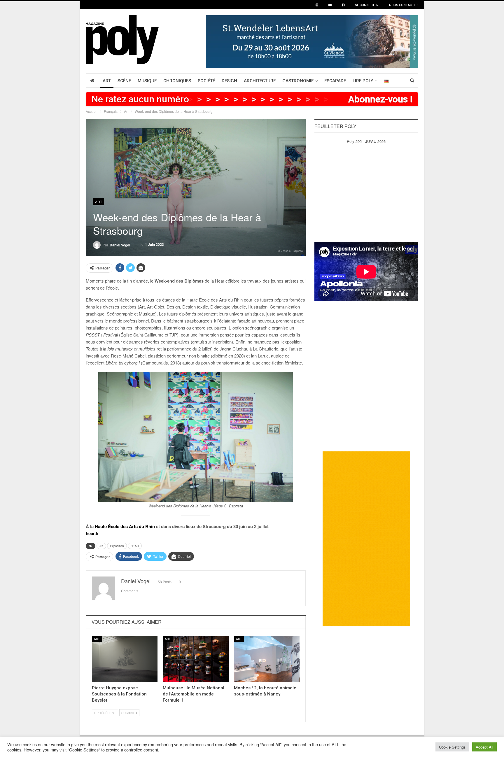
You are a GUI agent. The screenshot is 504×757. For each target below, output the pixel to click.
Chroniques (177, 80)
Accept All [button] (484, 747)
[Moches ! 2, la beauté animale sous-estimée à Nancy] (267, 659)
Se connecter (366, 5)
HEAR (135, 546)
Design (229, 80)
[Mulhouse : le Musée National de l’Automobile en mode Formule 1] (195, 659)
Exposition (117, 546)
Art (107, 80)
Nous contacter (403, 5)
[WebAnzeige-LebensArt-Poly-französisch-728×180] (312, 40)
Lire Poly (363, 80)
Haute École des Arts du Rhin (125, 526)
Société (206, 80)
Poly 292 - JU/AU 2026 (366, 141)
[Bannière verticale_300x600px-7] (366, 538)
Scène (124, 80)
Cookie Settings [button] (452, 747)
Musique (147, 80)
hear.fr (92, 533)
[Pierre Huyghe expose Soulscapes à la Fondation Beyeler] (125, 659)
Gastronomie (298, 80)
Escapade (335, 80)
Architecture (260, 80)
